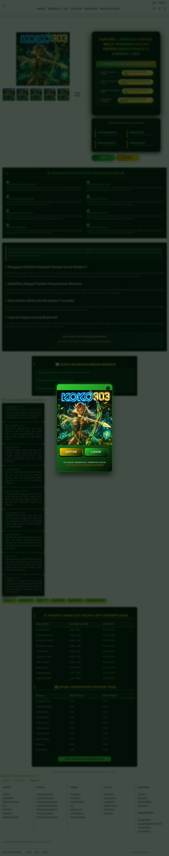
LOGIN (96, 451)
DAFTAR (71, 451)
